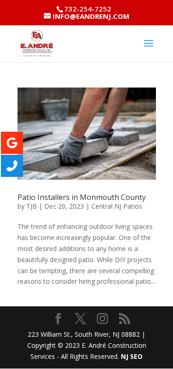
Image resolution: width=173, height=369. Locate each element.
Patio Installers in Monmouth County (82, 197)
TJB (31, 206)
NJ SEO (132, 356)
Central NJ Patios (116, 206)
